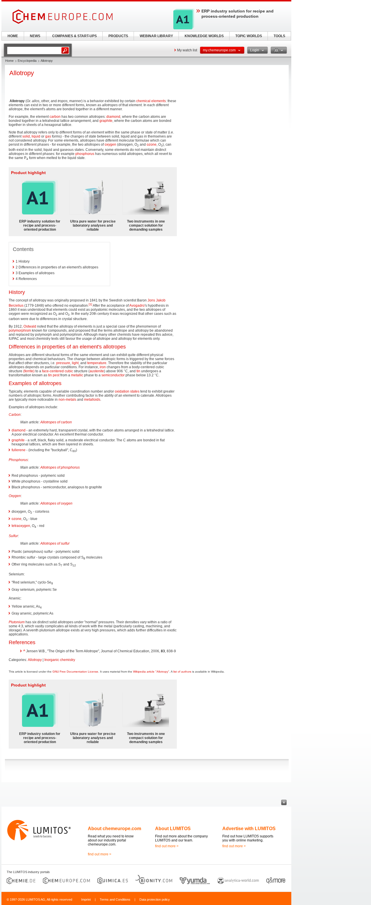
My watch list (187, 50)
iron (103, 367)
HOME (13, 36)
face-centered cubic (57, 371)
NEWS (35, 36)
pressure (63, 363)
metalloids (92, 400)
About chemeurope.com (114, 828)
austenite (97, 371)
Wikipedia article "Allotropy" (151, 671)
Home (9, 60)
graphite (105, 121)
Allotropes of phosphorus (60, 467)
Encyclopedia (27, 60)
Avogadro (137, 306)
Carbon (15, 415)
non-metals (67, 400)
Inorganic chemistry (59, 660)
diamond (113, 117)
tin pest (53, 375)
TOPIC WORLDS (248, 36)
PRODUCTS (118, 36)
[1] (90, 304)
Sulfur (13, 536)
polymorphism (20, 330)
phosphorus (84, 154)
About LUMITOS (173, 828)
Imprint (86, 899)
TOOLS (279, 36)
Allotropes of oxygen (56, 503)
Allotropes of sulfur (55, 543)
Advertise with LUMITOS (249, 828)
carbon (55, 117)
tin (138, 371)
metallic (77, 375)
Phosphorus (18, 460)
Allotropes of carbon (56, 422)
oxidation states (127, 391)
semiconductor (113, 375)
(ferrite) (28, 371)
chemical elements (151, 101)
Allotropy (35, 660)
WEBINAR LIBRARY (156, 36)
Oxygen (15, 496)
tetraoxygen (21, 526)
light (75, 363)
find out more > (99, 854)
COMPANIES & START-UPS (74, 36)
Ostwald (29, 326)
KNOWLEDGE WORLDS (204, 36)
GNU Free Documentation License (75, 671)
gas (48, 136)
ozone (152, 144)
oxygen (110, 144)
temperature (96, 363)
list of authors (182, 671)
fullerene (19, 450)
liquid (36, 136)
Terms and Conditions (115, 899)
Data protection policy (154, 899)
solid (26, 136)
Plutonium (17, 622)
